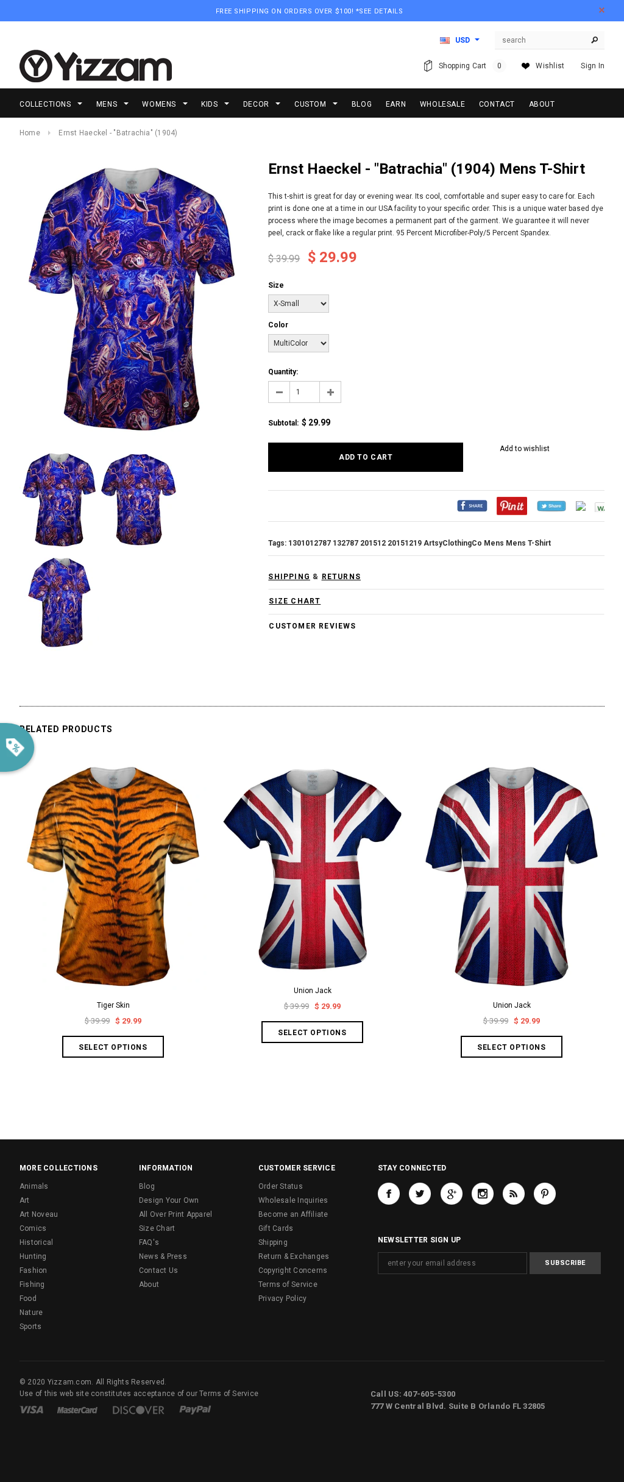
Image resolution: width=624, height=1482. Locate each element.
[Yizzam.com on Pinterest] (545, 1194)
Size (276, 285)
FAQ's (149, 1242)
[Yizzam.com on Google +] (452, 1194)
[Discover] (138, 1409)
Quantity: (283, 372)
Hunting (33, 1256)
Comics (33, 1228)
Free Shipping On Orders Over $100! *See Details (309, 11)
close (601, 10)
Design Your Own (169, 1200)
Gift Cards (275, 1228)
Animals (34, 1186)
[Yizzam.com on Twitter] (420, 1194)
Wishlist (550, 66)
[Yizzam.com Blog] (514, 1194)
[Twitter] (551, 505)
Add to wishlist (525, 448)
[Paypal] (195, 1409)
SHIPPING (289, 576)
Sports (30, 1326)
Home (30, 133)
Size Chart (157, 1228)
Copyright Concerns (292, 1270)
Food (28, 1298)
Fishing (32, 1284)
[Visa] (31, 1409)
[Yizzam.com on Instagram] (483, 1194)
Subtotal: (283, 423)
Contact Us (158, 1270)
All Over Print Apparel (175, 1214)
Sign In (592, 66)
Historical (36, 1242)
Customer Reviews (312, 626)
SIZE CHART (295, 601)
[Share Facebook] (472, 505)
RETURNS (341, 576)
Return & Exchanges (293, 1256)
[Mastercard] (77, 1409)
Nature (31, 1312)
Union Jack (313, 990)
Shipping (273, 1242)
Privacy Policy (282, 1298)
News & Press (163, 1256)
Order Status (280, 1186)
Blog (147, 1186)
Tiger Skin (113, 1005)
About (149, 1284)
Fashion (34, 1270)
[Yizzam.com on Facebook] (389, 1194)
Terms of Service (287, 1284)
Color (278, 325)
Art (25, 1200)
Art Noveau (39, 1214)
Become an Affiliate (293, 1214)
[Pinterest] (512, 505)
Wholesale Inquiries (293, 1200)
